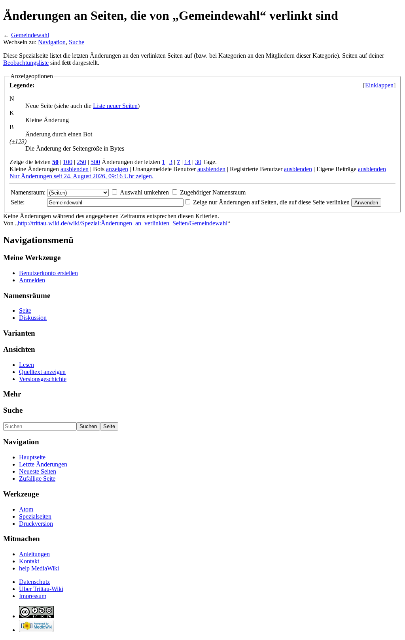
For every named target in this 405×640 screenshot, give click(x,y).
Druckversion (36, 523)
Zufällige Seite (37, 478)
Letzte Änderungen (43, 464)
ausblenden (75, 169)
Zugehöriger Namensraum (213, 192)
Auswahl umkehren (144, 192)
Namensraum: (28, 192)
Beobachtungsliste (26, 62)
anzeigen (117, 169)
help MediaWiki (39, 568)
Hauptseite (32, 457)
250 (81, 162)
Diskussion (33, 317)
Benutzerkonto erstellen (48, 273)
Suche (76, 42)
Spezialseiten (35, 516)
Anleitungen (34, 554)
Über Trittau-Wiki (41, 588)
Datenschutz (34, 581)
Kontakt (29, 561)
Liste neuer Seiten (115, 105)
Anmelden (32, 280)
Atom (26, 509)
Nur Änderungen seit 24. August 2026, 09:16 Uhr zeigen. (81, 176)
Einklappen (379, 85)
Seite (25, 310)
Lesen (26, 364)
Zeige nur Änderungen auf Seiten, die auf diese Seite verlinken (271, 202)
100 (67, 162)
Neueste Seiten (37, 471)
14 (187, 162)
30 (198, 162)
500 (95, 162)
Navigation (52, 42)
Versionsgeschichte (42, 379)
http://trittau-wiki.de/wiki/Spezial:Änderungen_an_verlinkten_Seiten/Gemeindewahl (122, 223)
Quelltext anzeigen (42, 371)
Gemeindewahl (30, 35)
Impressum (32, 596)
